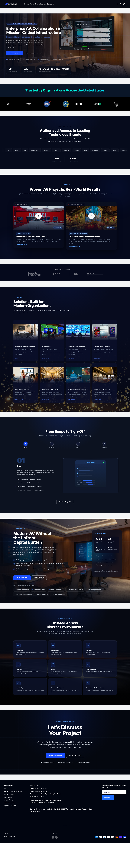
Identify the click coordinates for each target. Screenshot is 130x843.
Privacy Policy (8, 800)
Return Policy (8, 797)
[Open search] (117, 4)
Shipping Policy (9, 794)
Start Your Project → (65, 502)
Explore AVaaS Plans (22, 577)
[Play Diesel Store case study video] (38, 216)
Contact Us (51, 4)
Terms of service (9, 803)
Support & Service (10, 806)
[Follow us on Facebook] (53, 837)
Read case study (20, 244)
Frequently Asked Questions (13, 791)
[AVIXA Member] (67, 826)
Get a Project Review (55, 755)
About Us (42, 4)
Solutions (26, 4)
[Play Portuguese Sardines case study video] (91, 216)
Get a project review (15, 53)
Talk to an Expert (39, 577)
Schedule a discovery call (34, 53)
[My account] (120, 4)
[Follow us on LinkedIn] (56, 837)
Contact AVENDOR (75, 755)
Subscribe (107, 797)
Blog (5, 788)
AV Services (34, 4)
